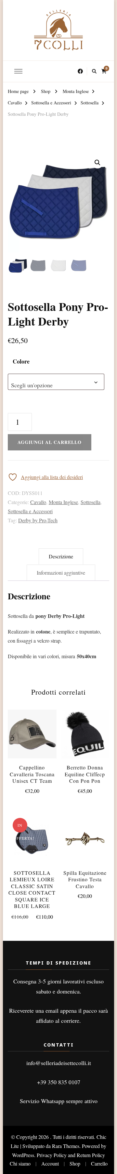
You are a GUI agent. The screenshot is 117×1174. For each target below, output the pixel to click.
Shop (75, 1163)
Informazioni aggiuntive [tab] (61, 572)
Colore (21, 361)
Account (50, 1163)
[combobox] (56, 382)
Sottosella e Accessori (30, 511)
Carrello (99, 1163)
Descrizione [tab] (61, 556)
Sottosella (90, 502)
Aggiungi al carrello (32, 732)
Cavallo (38, 502)
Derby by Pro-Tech (38, 520)
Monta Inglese (63, 502)
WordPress (23, 1155)
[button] (97, 162)
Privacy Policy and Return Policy (71, 1155)
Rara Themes (65, 1145)
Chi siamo (20, 1163)
